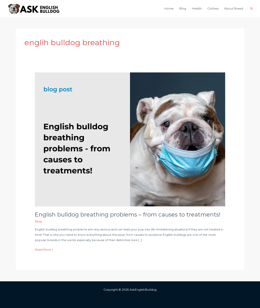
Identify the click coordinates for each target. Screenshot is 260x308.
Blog (182, 8)
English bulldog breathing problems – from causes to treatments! (127, 214)
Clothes (213, 8)
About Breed (233, 8)
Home (169, 8)
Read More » (44, 249)
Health (197, 8)
